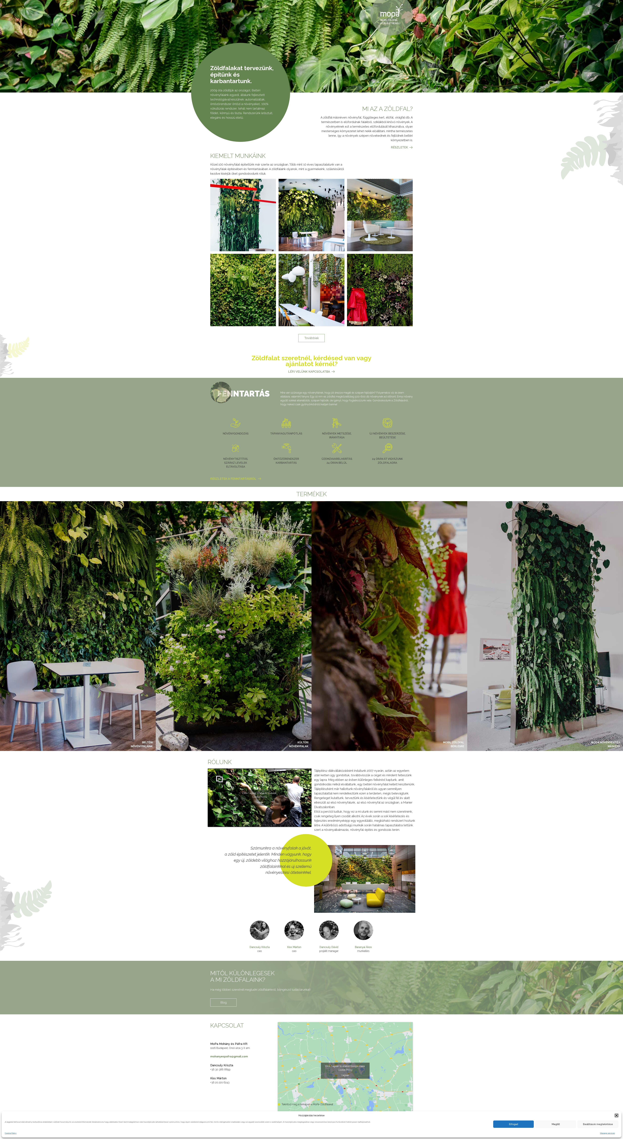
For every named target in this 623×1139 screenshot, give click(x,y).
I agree (259, 802)
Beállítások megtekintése (598, 1124)
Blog (223, 1002)
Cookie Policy (11, 1133)
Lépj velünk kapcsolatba (309, 371)
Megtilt (556, 1124)
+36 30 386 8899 (220, 1069)
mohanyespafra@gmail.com (229, 1056)
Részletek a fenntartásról (233, 478)
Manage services (607, 1133)
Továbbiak (311, 338)
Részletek (399, 147)
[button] (616, 1115)
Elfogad (513, 1124)
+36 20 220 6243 (219, 1082)
